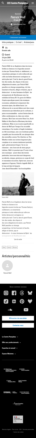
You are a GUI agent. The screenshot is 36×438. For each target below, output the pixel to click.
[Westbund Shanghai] (26, 394)
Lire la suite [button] (18, 239)
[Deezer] (30, 302)
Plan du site (15, 429)
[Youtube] (26, 310)
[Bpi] (11, 371)
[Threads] (22, 294)
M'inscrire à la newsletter (18, 318)
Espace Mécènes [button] (8, 354)
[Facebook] (14, 294)
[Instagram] (6, 294)
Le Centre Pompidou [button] (9, 337)
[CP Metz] (12, 383)
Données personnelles (28, 429)
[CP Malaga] (24, 383)
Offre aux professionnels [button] (10, 342)
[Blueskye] (30, 294)
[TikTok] (6, 302)
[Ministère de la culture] (18, 419)
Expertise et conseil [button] (9, 348)
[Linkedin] (14, 302)
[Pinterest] (22, 302)
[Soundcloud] (10, 310)
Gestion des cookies (19, 432)
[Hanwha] (18, 406)
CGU (20, 429)
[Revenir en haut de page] (31, 433)
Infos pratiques (8, 42)
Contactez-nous (18, 325)
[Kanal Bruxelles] (12, 394)
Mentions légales (6, 429)
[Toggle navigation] (32, 3)
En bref (19, 42)
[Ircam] (25, 371)
